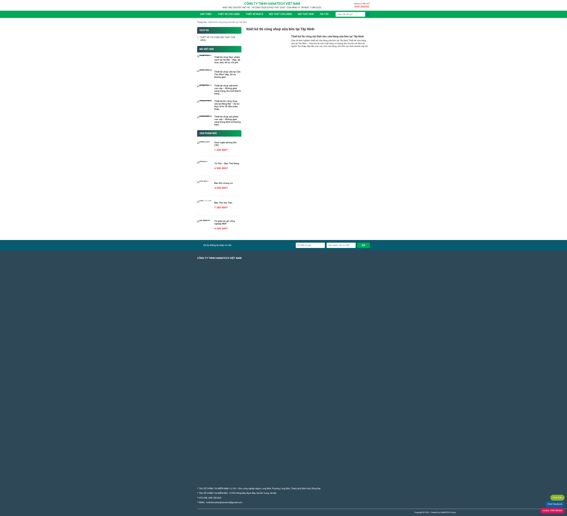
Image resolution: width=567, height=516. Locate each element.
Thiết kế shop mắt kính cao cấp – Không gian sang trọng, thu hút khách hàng (227, 89)
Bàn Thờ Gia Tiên (223, 202)
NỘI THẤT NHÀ (306, 14)
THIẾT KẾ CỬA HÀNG (229, 14)
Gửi (363, 245)
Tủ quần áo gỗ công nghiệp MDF (224, 222)
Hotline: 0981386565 (552, 510)
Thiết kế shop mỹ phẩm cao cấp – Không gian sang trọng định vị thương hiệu (227, 120)
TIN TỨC (324, 14)
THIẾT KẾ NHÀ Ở (254, 14)
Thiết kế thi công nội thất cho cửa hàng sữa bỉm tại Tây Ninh (327, 36)
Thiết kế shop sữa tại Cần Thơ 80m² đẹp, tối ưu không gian (227, 74)
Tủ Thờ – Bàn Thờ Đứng (226, 163)
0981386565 (361, 6)
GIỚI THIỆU (206, 14)
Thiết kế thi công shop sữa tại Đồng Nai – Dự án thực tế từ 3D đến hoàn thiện (226, 105)
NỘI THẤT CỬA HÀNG (280, 14)
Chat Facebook (555, 504)
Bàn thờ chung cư (223, 183)
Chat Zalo (557, 497)
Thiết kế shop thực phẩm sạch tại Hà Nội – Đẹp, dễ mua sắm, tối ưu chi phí (227, 60)
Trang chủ (201, 22)
